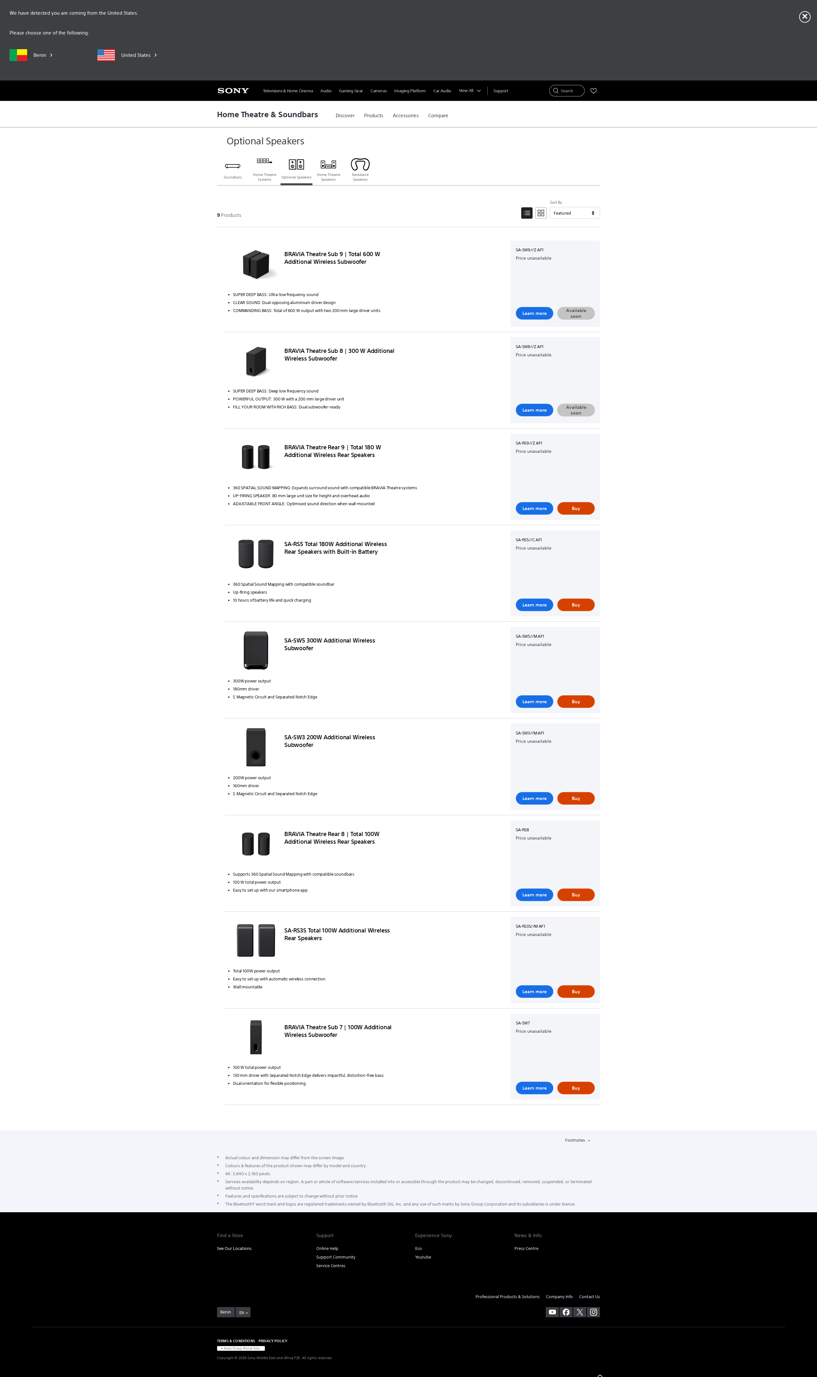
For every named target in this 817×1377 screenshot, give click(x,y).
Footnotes (575, 1140)
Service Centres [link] (330, 1265)
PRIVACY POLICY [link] (273, 1340)
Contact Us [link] (589, 1296)
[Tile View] (541, 213)
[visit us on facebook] (566, 1312)
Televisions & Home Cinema (288, 91)
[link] (345, 115)
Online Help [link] (327, 1248)
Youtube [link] (423, 1257)
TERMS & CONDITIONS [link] (236, 1340)
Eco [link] (418, 1248)
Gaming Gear (351, 91)
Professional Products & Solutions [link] (508, 1296)
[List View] (527, 213)
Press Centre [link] (526, 1248)
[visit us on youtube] (552, 1312)
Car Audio (442, 91)
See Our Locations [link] (234, 1248)
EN (241, 1312)
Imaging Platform (410, 91)
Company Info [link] (559, 1296)
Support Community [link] (336, 1257)
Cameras (378, 91)
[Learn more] (256, 265)
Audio (325, 91)
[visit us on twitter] (579, 1312)
